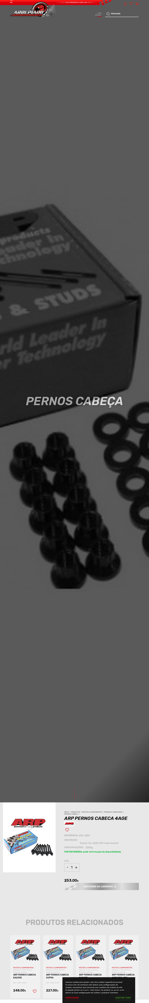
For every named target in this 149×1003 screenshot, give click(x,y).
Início (67, 812)
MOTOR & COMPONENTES (23, 968)
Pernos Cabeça (72, 814)
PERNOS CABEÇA (20, 972)
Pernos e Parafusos (114, 812)
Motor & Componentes (93, 812)
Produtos (76, 812)
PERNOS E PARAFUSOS (22, 970)
